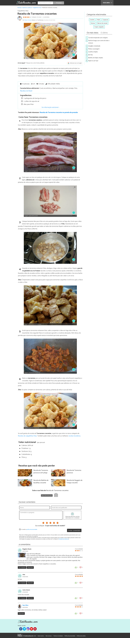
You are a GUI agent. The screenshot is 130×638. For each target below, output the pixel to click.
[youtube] (31, 628)
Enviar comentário (74, 530)
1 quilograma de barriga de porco (34, 98)
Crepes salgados (99, 27)
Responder (30, 567)
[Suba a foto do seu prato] (56, 495)
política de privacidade (32, 529)
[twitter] (24, 628)
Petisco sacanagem (93, 49)
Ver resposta (22, 567)
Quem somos (41, 636)
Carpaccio (105, 20)
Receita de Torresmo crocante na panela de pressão (59, 112)
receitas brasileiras (74, 436)
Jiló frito (90, 55)
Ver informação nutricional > (50, 107)
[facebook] (20, 628)
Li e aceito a (29, 529)
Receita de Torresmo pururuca (74, 471)
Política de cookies (81, 636)
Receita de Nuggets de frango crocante (74, 481)
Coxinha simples (93, 52)
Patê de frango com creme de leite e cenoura (98, 41)
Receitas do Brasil (26, 91)
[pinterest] (35, 628)
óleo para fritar (28, 104)
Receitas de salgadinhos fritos (27, 436)
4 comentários (46, 17)
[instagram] (27, 628)
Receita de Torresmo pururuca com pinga (40, 471)
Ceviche (92, 20)
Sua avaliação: (39, 526)
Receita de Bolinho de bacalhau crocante (40, 481)
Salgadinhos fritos (37, 8)
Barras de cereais (102, 23)
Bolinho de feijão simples (95, 58)
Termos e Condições (58, 636)
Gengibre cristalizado (94, 46)
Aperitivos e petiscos (27, 8)
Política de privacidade (70, 636)
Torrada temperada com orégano (98, 37)
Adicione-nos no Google (76, 63)
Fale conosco (49, 636)
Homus (93, 23)
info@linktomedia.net (64, 539)
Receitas (19, 8)
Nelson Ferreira (27, 20)
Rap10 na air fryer (93, 61)
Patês (98, 20)
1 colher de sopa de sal (31, 101)
